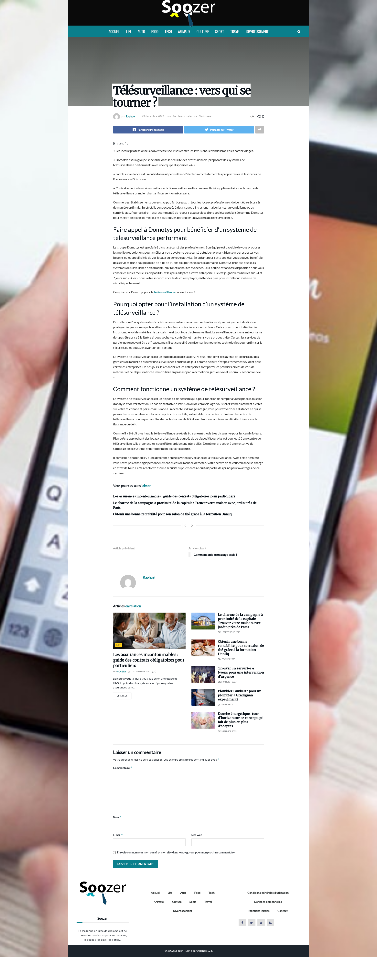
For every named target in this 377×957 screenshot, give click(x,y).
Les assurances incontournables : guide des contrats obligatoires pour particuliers (174, 496)
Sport (219, 31)
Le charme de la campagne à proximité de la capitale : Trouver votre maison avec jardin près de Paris (240, 621)
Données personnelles (268, 901)
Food (154, 31)
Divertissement (257, 31)
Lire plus (122, 695)
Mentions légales (259, 910)
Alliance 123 (204, 950)
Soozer (121, 671)
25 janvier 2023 (228, 681)
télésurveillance (164, 292)
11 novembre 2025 (140, 671)
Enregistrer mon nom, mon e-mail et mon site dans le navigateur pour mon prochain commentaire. (176, 852)
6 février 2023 (227, 659)
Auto (141, 31)
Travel (235, 31)
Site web (196, 834)
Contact (282, 910)
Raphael (130, 116)
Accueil (114, 31)
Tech (168, 31)
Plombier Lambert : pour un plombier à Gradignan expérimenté (239, 695)
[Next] (192, 525)
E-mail (118, 835)
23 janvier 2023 (228, 731)
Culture (203, 31)
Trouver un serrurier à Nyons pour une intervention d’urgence (241, 672)
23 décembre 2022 (153, 116)
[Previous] (185, 525)
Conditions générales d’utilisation (268, 892)
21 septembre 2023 (230, 632)
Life (128, 31)
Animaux (184, 31)
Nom (117, 817)
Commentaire (122, 768)
